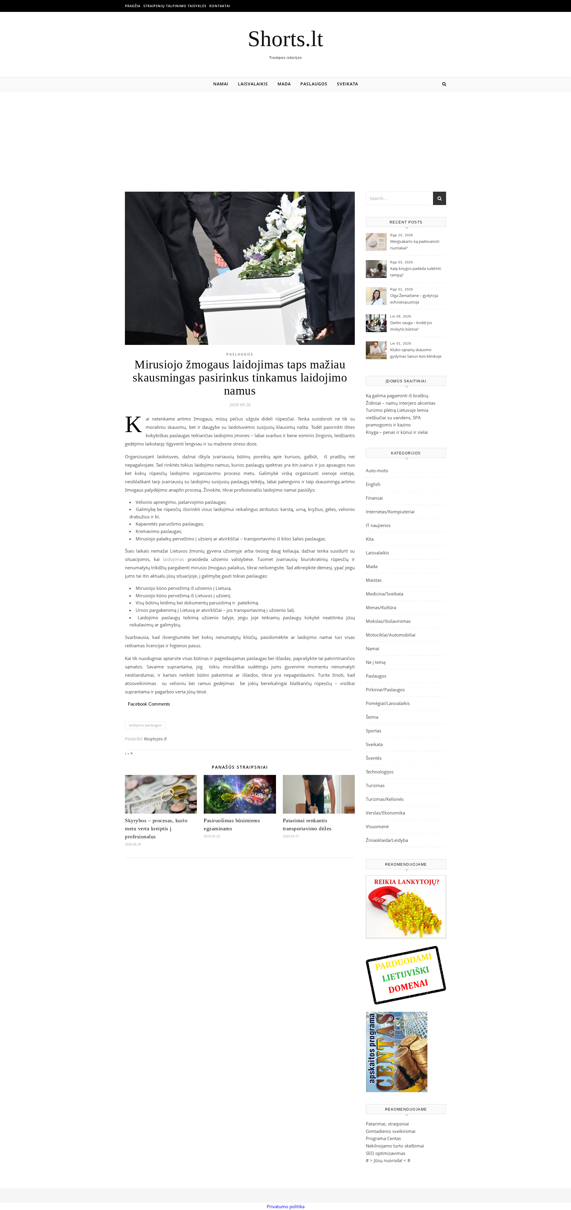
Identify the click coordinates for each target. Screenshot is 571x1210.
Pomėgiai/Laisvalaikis (388, 703)
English (373, 484)
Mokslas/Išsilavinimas (388, 621)
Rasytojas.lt (155, 739)
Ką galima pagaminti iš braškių (397, 395)
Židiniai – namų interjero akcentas (400, 403)
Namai (220, 84)
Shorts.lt (285, 38)
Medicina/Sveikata (384, 594)
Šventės (374, 758)
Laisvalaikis (253, 84)
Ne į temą (375, 662)
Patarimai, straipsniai (387, 1124)
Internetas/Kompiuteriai (390, 512)
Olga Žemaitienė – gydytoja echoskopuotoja (414, 299)
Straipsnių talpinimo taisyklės (174, 6)
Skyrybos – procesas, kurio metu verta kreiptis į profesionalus (156, 828)
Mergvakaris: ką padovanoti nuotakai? (414, 245)
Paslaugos (313, 84)
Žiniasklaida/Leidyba (387, 840)
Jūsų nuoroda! (388, 1160)
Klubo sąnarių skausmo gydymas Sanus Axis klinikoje (415, 353)
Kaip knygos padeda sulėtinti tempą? (415, 272)
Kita (370, 539)
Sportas (373, 731)
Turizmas (375, 785)
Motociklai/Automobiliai (390, 635)
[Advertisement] (285, 135)
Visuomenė (377, 826)
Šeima (372, 717)
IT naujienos (378, 525)
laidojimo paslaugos (145, 725)
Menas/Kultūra (381, 607)
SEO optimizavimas (385, 1153)
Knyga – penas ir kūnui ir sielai (397, 432)
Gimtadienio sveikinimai (390, 1131)
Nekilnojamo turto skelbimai (395, 1146)
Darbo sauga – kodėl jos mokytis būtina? (411, 326)
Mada (284, 84)
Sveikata (347, 84)
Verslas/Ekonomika (385, 813)
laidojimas (175, 559)
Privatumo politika (286, 1206)
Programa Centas (383, 1138)
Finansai (374, 498)
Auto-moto (377, 470)
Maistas (374, 580)
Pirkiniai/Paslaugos (385, 689)
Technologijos (379, 772)
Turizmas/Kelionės (385, 799)
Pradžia (132, 6)
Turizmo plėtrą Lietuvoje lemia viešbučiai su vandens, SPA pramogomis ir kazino (397, 417)
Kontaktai (219, 6)
